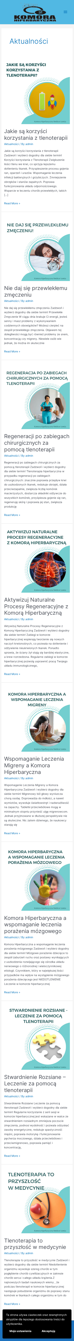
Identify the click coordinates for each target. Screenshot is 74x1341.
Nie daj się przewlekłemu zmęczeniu (35, 291)
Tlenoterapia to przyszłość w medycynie (35, 1243)
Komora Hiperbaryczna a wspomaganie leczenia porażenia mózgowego (35, 924)
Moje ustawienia (20, 1331)
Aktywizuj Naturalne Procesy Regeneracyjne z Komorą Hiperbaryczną (36, 606)
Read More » (12, 203)
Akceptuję (48, 1331)
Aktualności (11, 144)
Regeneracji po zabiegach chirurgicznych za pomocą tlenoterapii (36, 443)
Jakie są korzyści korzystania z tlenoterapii (35, 134)
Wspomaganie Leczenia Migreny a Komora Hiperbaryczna (34, 765)
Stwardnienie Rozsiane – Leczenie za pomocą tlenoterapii (35, 1083)
